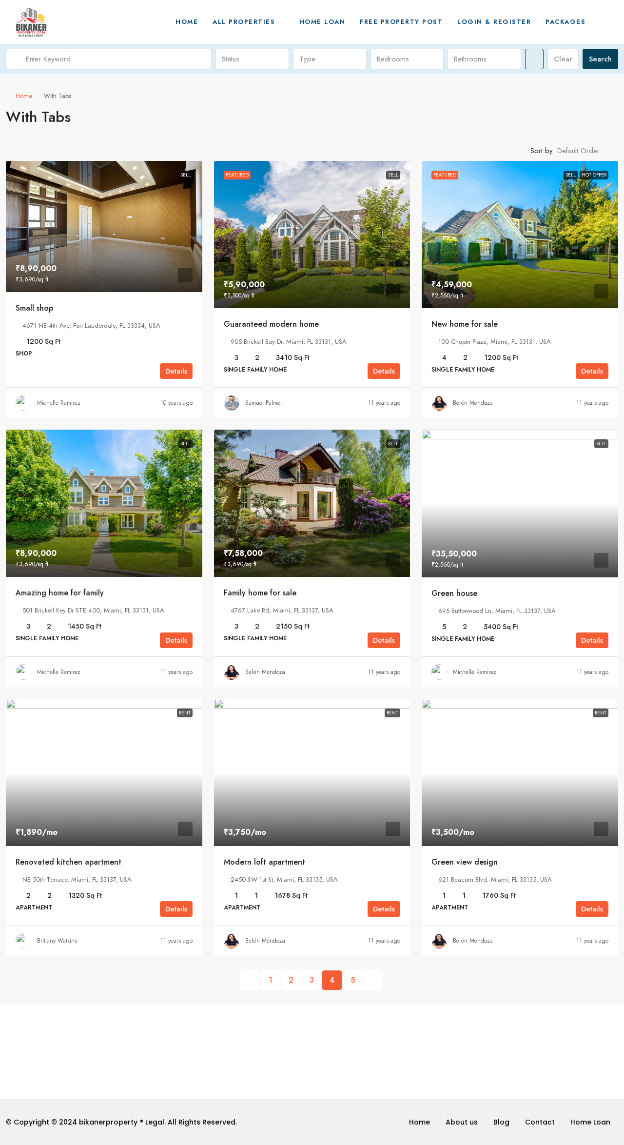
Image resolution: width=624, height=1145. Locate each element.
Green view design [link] (464, 862)
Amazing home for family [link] (60, 592)
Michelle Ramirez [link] (58, 402)
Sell (185, 174)
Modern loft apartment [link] (264, 862)
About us (462, 1122)
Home (187, 21)
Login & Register (494, 21)
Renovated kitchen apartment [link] (68, 862)
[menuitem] (603, 22)
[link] (104, 226)
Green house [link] (454, 593)
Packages (565, 21)
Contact (540, 1122)
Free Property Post (401, 21)
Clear (563, 59)
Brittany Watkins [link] (57, 940)
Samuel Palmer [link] (263, 402)
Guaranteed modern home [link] (271, 324)
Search (600, 59)
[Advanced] (534, 59)
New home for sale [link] (464, 324)
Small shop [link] (34, 308)
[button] (600, 114)
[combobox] (252, 59)
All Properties (244, 21)
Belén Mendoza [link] (473, 402)
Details (176, 371)
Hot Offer (594, 174)
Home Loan (322, 21)
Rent (185, 712)
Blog (501, 1122)
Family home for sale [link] (260, 592)
